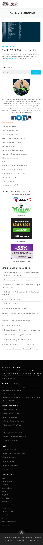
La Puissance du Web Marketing (12, 299)
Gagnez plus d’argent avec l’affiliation (14, 165)
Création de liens (8, 146)
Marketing (5, 501)
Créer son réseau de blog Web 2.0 (13, 138)
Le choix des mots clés (10, 134)
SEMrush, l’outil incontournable (12, 150)
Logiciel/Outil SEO (8, 498)
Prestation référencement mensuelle (14, 154)
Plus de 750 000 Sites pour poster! (19, 50)
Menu (39, 4)
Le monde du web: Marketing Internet (14, 309)
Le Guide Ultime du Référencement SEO (15, 304)
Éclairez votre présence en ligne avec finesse (17, 335)
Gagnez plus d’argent (10, 450)
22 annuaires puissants (10, 158)
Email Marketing (7, 488)
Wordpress (5, 525)
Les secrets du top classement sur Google (16, 321)
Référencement (7, 508)
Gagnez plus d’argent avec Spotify (13, 169)
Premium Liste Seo (9, 46)
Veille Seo (5, 518)
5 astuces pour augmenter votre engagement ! (17, 280)
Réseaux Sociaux (7, 511)
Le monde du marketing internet (12, 325)
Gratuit (4, 491)
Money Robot (13, 59)
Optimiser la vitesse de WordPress (14, 173)
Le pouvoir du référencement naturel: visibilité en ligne (20, 349)
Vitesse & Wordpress (9, 522)
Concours (5, 485)
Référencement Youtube (10, 131)
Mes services (7, 469)
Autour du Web (7, 481)
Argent (4, 478)
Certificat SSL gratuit (9, 177)
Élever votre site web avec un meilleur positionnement (20, 344)
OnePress (18, 540)
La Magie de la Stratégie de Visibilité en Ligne (17, 340)
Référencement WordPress (11, 142)
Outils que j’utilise (8, 181)
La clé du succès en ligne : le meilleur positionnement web (21, 330)
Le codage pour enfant (10, 185)
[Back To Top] (21, 532)
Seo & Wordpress (7, 515)
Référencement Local (9, 127)
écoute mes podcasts (24, 113)
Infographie (5, 495)
